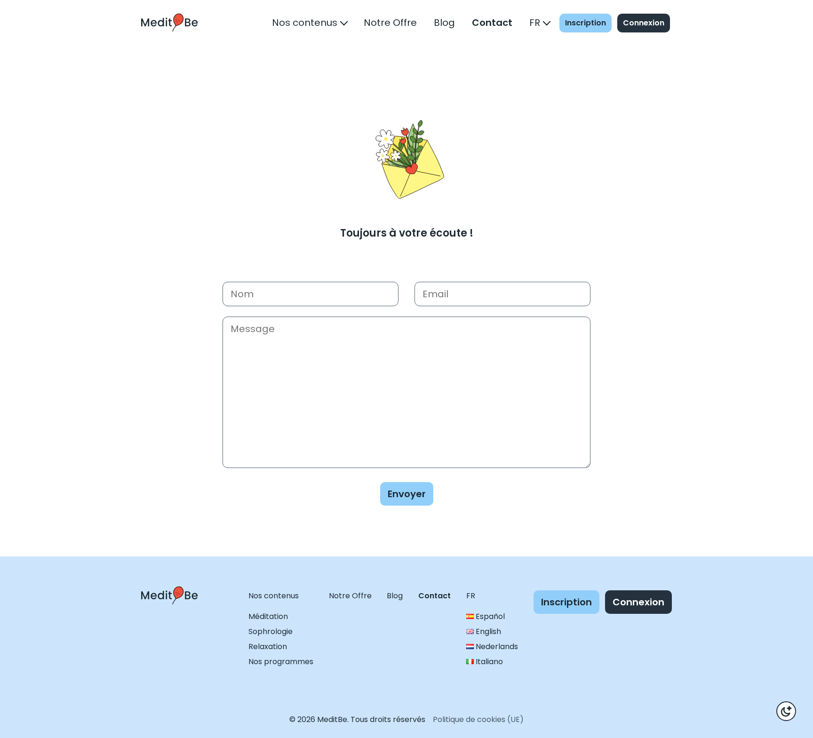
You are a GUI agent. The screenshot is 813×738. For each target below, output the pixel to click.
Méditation (268, 616)
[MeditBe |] (169, 613)
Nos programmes (280, 661)
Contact (492, 22)
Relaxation (267, 646)
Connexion (643, 22)
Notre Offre (390, 22)
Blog (444, 22)
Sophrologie (270, 631)
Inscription (585, 22)
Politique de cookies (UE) (478, 719)
